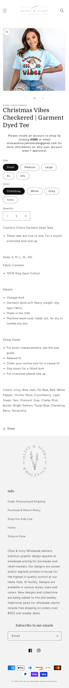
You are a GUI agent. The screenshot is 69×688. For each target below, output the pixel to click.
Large (49, 167)
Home (12, 527)
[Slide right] (43, 98)
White (35, 191)
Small (10, 167)
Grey (51, 191)
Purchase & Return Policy (24, 510)
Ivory (10, 199)
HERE (34, 139)
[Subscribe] (57, 635)
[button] (5, 10)
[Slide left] (26, 98)
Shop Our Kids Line (20, 519)
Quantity (8, 208)
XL (8, 176)
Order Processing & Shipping (26, 501)
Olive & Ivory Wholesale (29, 681)
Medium (29, 167)
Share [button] (11, 428)
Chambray (14, 191)
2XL (22, 176)
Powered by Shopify (48, 681)
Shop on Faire (17, 536)
